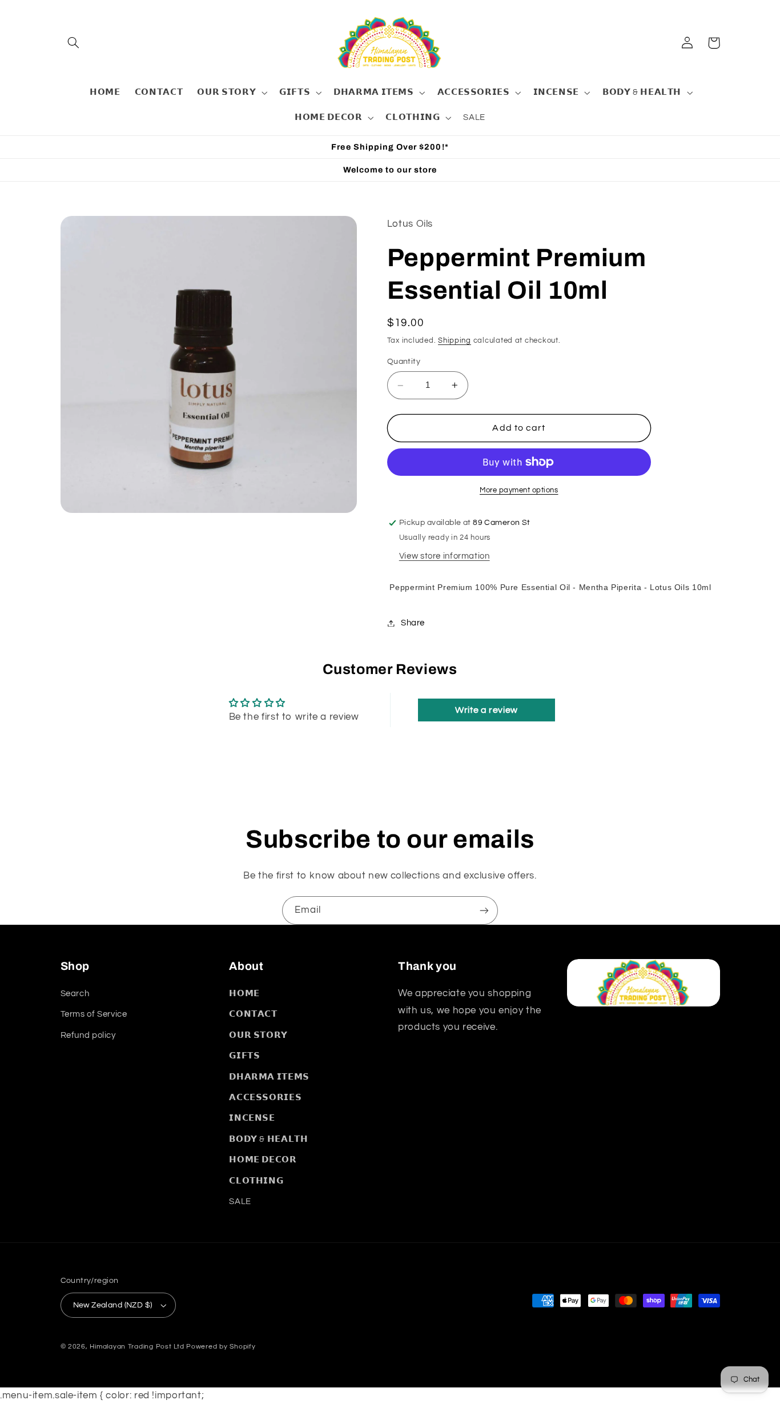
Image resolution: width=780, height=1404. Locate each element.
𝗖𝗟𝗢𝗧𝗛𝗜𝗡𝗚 (256, 1181)
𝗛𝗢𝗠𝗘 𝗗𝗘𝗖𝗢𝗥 (262, 1160)
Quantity (403, 362)
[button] (74, 43)
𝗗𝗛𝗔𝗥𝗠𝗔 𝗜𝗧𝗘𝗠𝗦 (269, 1077)
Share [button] (413, 623)
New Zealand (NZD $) (112, 1305)
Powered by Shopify (220, 1346)
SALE (240, 1201)
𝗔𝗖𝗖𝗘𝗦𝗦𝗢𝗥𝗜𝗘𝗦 (265, 1097)
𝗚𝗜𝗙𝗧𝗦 (244, 1056)
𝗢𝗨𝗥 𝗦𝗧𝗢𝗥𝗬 (258, 1035)
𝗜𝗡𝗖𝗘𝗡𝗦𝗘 (252, 1118)
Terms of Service (94, 1014)
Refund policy (88, 1035)
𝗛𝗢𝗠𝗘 (244, 993)
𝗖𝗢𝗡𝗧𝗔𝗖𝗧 (253, 1014)
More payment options (519, 490)
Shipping (454, 340)
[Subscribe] (484, 910)
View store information (444, 556)
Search (75, 993)
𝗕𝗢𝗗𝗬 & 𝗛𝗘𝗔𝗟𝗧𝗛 (268, 1139)
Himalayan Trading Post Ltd (137, 1346)
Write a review (486, 710)
